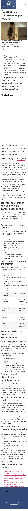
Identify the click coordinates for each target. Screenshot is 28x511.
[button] (25, 4)
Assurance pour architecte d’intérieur (15, 475)
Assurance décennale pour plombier (14, 477)
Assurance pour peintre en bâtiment (14, 482)
